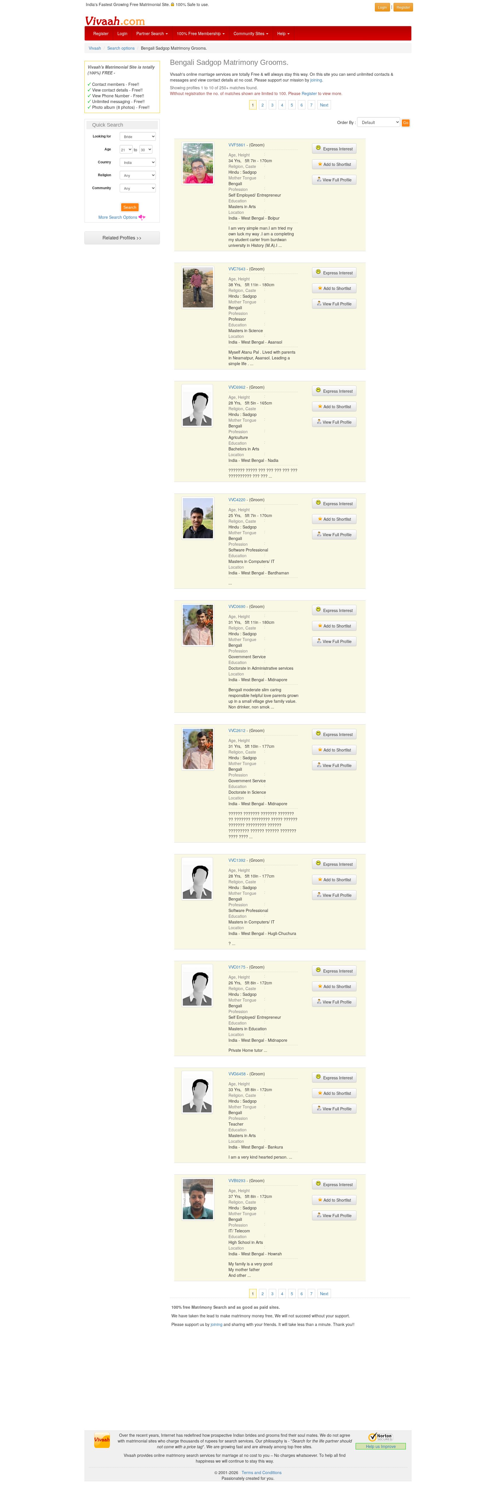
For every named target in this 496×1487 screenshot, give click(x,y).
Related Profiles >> (122, 237)
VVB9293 (236, 1180)
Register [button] (403, 7)
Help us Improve (381, 1446)
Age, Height (239, 155)
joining (316, 80)
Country (104, 161)
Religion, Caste (242, 166)
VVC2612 (236, 730)
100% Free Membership (199, 33)
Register (100, 33)
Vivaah (95, 48)
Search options (121, 48)
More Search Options (117, 217)
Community (101, 187)
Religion (104, 174)
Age (107, 149)
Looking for (102, 136)
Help (282, 33)
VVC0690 (236, 606)
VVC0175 (236, 967)
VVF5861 (236, 145)
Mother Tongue (242, 178)
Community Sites (250, 33)
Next (324, 105)
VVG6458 (237, 1073)
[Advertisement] (122, 358)
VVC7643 (236, 269)
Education (237, 201)
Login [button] (382, 7)
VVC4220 (236, 499)
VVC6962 (236, 387)
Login (122, 33)
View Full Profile (336, 180)
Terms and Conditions (262, 1472)
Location (236, 212)
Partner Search (150, 33)
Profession (238, 189)
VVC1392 (236, 860)
